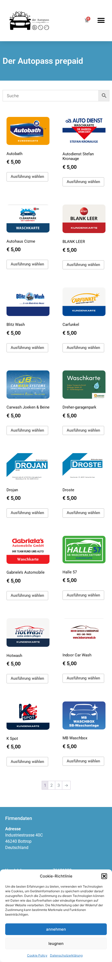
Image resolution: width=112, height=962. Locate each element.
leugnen (56, 943)
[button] (104, 876)
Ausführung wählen (27, 176)
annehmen (56, 929)
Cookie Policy (37, 955)
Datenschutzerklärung (66, 955)
